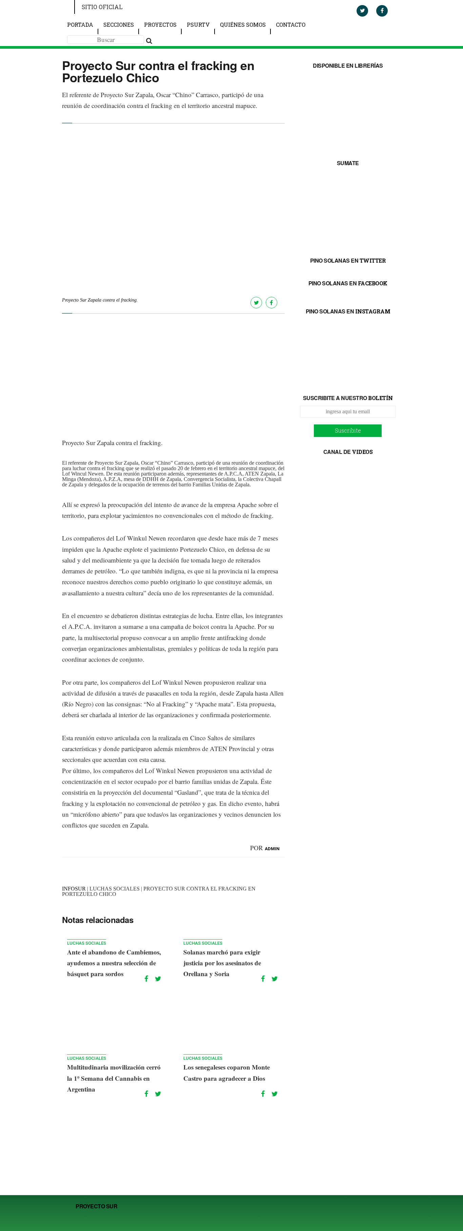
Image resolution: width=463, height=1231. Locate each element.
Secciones (118, 24)
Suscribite (348, 430)
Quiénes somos (243, 24)
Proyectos (160, 24)
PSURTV (198, 24)
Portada (80, 24)
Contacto (290, 24)
